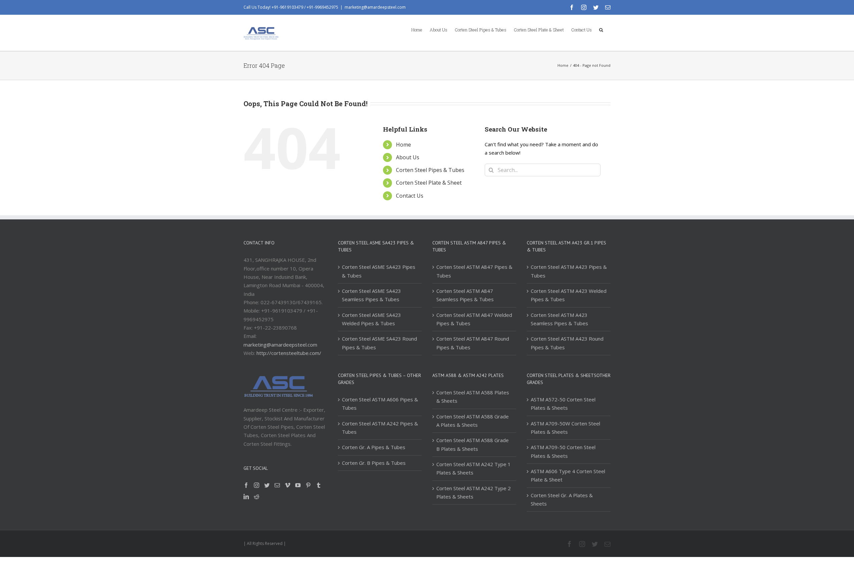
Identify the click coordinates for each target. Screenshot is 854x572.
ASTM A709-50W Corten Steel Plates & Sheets (565, 427)
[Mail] (277, 485)
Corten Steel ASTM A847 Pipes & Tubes (474, 270)
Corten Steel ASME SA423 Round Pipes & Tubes (379, 342)
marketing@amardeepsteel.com (375, 7)
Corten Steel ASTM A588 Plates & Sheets (472, 396)
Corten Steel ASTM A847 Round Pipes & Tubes (472, 342)
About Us (407, 157)
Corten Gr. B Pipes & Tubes (374, 462)
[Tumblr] (318, 485)
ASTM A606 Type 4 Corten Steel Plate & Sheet (568, 475)
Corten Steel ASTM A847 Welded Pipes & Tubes (474, 319)
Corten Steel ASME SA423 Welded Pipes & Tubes (371, 319)
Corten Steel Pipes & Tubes (430, 170)
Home (403, 144)
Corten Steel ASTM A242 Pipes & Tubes (380, 427)
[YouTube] (298, 485)
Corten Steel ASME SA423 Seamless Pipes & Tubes (371, 295)
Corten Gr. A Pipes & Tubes (373, 447)
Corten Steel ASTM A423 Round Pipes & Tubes (567, 342)
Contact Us (409, 195)
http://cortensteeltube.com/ (289, 353)
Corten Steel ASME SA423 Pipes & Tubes (378, 270)
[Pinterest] (308, 485)
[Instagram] (256, 485)
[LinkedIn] (246, 496)
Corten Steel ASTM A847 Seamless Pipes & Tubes (465, 295)
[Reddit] (256, 496)
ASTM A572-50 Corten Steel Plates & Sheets (563, 403)
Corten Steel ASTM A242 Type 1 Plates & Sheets (473, 468)
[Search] (601, 29)
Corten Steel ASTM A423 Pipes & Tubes (569, 270)
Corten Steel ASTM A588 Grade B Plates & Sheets (472, 444)
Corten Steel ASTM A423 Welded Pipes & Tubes (568, 295)
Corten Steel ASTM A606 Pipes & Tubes (380, 403)
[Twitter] (267, 485)
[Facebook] (246, 485)
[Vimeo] (287, 485)
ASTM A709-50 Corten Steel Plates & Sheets (563, 451)
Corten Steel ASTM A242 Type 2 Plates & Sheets (473, 492)
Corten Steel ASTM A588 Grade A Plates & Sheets (472, 420)
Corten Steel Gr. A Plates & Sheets (562, 499)
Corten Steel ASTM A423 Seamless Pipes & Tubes (559, 319)
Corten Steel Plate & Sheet (429, 182)
